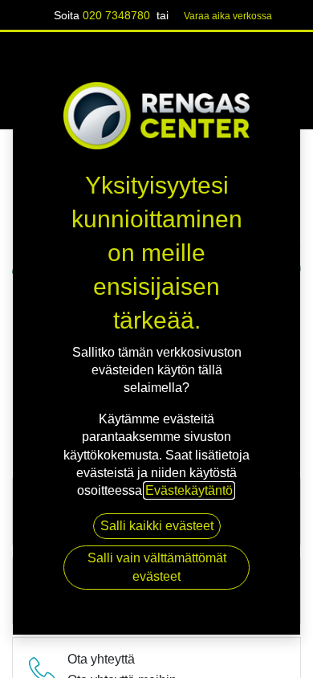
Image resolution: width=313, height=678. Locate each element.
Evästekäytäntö (189, 490)
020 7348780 (116, 15)
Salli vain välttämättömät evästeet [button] (156, 566)
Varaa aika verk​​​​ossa (228, 16)
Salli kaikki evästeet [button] (156, 526)
